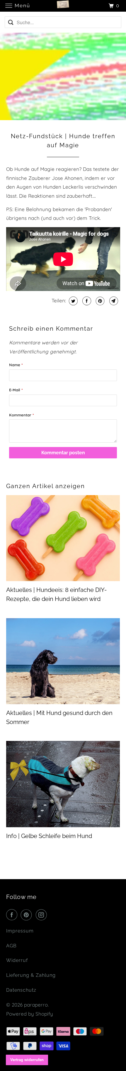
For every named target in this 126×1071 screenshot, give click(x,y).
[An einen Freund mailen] (113, 301)
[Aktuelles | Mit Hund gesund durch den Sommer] (63, 661)
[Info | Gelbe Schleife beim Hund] (63, 784)
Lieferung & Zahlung (31, 975)
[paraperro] (63, 5)
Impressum (20, 931)
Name (16, 364)
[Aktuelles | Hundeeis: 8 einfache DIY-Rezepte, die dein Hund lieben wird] (63, 538)
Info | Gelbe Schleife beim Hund (49, 835)
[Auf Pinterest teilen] (99, 301)
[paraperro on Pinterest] (27, 914)
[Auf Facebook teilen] (86, 301)
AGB (11, 946)
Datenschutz (21, 990)
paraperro (36, 1005)
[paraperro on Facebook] (13, 914)
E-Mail (16, 390)
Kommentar (21, 415)
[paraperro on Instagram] (42, 914)
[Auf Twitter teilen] (72, 301)
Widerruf (17, 960)
